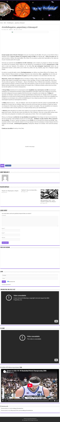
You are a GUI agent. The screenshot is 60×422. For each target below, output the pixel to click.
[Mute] (54, 400)
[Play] (3, 400)
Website (3, 237)
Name (3, 228)
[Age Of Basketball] (30, 10)
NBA (5, 22)
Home (1, 22)
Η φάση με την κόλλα (7, 128)
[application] (30, 307)
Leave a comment (18, 29)
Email (3, 232)
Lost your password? (6, 284)
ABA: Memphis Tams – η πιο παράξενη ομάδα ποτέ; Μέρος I (48, 201)
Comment (4, 215)
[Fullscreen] (57, 400)
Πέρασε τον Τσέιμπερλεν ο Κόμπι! (10, 190)
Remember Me (11, 281)
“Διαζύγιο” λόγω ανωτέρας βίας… (29, 190)
